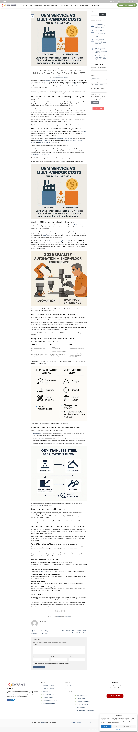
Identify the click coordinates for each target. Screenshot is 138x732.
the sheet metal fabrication (58, 241)
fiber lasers (76, 225)
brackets (41, 438)
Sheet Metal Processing (51, 552)
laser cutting (44, 571)
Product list (64, 5)
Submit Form (98, 108)
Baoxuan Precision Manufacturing (63, 138)
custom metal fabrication (74, 84)
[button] (135, 715)
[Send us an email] (5, 1)
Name (34, 657)
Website (71, 657)
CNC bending (78, 140)
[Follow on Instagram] (3, 1)
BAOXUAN (66, 77)
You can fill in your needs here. (98, 88)
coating (84, 131)
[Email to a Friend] (59, 611)
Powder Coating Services (49, 703)
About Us (29, 5)
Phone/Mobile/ (94, 82)
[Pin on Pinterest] (62, 611)
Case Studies (84, 5)
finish (40, 505)
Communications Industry (83, 701)
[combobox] (92, 84)
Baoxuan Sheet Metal (49, 80)
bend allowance (47, 235)
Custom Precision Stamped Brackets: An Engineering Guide (100, 26)
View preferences (129, 726)
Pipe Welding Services (48, 694)
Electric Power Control (82, 704)
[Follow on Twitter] (4, 1)
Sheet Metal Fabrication (41, 140)
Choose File (95, 102)
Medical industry (37, 433)
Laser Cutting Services (48, 688)
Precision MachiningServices (50, 700)
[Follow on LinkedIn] (14, 700)
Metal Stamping (47, 691)
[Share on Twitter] (56, 611)
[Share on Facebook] (54, 611)
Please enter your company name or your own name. (98, 68)
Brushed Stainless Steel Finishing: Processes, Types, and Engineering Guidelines (101, 50)
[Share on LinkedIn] (64, 611)
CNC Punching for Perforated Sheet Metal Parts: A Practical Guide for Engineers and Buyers (100, 33)
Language (95, 5)
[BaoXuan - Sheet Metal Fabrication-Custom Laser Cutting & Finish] (9, 5)
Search (92, 11)
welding (33, 142)
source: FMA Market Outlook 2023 (40, 154)
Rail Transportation (82, 695)
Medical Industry (81, 707)
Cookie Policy (118, 729)
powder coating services (44, 142)
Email (52, 657)
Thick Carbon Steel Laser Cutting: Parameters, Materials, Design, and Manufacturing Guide (100, 42)
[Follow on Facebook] (1, 1)
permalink (68, 616)
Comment (35, 644)
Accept (106, 726)
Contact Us (74, 5)
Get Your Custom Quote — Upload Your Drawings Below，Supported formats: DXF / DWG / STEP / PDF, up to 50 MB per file (98, 97)
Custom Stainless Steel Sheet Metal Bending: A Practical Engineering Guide (100, 58)
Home (22, 5)
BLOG (59, 68)
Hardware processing (48, 697)
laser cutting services (70, 140)
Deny (117, 726)
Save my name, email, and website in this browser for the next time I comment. (52, 663)
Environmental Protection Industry (86, 710)
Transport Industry (82, 698)
